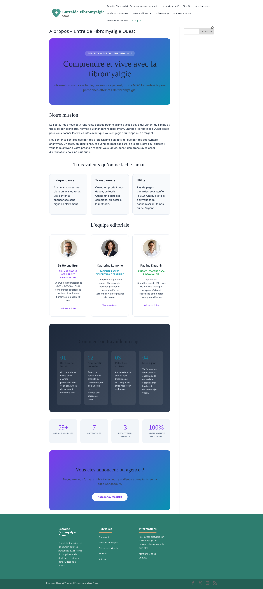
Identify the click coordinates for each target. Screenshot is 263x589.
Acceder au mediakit (110, 496)
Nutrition (103, 559)
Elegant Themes (64, 583)
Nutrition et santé (182, 13)
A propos (136, 20)
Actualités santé (171, 6)
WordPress (92, 583)
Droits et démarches (142, 13)
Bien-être (103, 553)
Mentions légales (147, 553)
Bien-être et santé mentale (196, 6)
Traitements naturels (117, 20)
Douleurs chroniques (117, 13)
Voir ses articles (68, 308)
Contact (143, 557)
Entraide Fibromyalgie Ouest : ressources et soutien (133, 6)
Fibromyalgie (163, 13)
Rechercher (206, 31)
